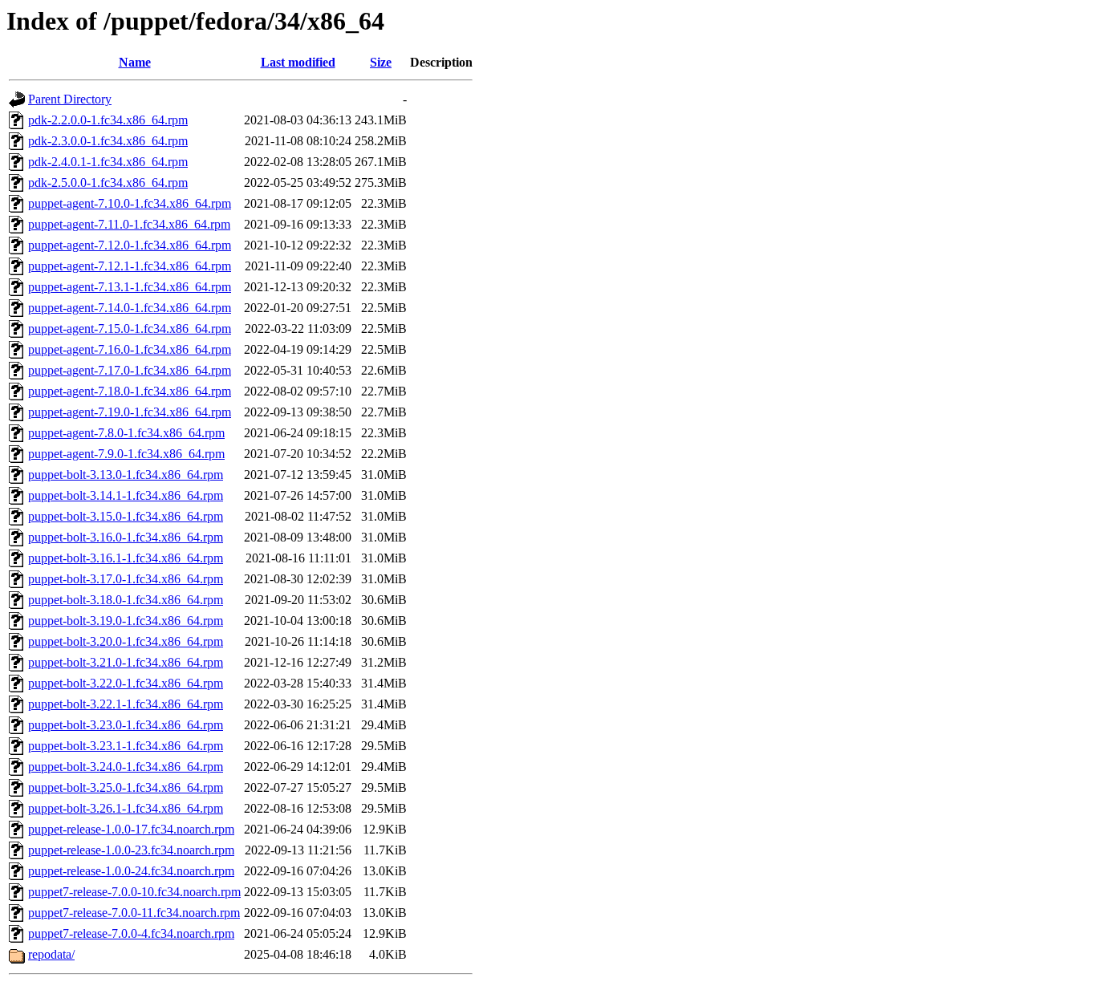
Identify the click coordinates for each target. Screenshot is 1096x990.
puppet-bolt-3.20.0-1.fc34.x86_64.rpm (125, 641)
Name (135, 62)
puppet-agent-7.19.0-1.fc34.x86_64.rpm (129, 412)
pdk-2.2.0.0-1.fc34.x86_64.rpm (108, 120)
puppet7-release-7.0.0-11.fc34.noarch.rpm (134, 912)
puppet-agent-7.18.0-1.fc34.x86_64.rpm (129, 391)
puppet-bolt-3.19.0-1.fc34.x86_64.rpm (125, 620)
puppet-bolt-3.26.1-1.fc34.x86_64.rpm (125, 808)
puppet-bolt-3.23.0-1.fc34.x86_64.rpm (125, 725)
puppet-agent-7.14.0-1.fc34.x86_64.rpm (129, 307)
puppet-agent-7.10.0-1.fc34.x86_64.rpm (129, 203)
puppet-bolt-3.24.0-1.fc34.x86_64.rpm (125, 766)
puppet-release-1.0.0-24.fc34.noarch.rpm (131, 871)
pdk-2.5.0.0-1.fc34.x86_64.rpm (108, 182)
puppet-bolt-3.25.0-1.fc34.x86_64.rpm (125, 787)
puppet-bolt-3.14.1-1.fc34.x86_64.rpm (125, 495)
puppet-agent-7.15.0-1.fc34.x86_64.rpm (129, 328)
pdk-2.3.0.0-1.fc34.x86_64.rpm (108, 141)
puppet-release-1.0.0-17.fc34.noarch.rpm (131, 829)
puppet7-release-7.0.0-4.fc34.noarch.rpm (131, 933)
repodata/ (51, 954)
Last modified (298, 62)
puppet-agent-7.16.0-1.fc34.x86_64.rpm (129, 349)
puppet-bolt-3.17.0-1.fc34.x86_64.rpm (125, 579)
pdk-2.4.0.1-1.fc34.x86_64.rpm (108, 161)
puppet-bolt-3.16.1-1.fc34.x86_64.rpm (125, 558)
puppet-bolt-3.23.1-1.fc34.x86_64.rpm (125, 746)
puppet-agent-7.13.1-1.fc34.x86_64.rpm (129, 287)
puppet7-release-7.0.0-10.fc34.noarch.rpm (134, 892)
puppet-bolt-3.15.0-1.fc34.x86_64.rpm (125, 516)
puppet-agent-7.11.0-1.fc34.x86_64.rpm (129, 224)
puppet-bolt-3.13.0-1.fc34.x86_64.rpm (125, 474)
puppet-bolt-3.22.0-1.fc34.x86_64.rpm (125, 683)
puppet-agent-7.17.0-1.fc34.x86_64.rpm (129, 370)
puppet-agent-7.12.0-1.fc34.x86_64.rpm (129, 245)
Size (381, 62)
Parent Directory (70, 99)
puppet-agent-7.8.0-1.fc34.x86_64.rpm (126, 433)
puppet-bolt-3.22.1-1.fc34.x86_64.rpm (125, 704)
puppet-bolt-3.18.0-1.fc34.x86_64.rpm (125, 600)
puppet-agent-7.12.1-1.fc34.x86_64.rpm (129, 266)
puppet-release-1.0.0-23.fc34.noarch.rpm (131, 850)
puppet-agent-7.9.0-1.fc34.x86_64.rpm (126, 454)
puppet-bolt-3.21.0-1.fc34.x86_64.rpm (125, 662)
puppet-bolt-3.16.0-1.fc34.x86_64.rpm (125, 537)
